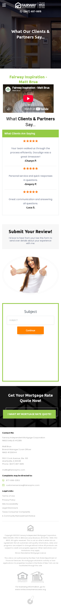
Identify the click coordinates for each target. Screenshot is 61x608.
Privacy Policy (8, 499)
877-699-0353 (13, 480)
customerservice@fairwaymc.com (23, 485)
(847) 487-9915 (32, 11)
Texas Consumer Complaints (16, 511)
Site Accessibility (10, 503)
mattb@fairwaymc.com (13, 469)
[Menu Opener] (4, 5)
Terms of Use (8, 495)
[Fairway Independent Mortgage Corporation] (30, 5)
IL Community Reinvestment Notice (18, 515)
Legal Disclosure (10, 507)
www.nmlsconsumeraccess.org (30, 589)
